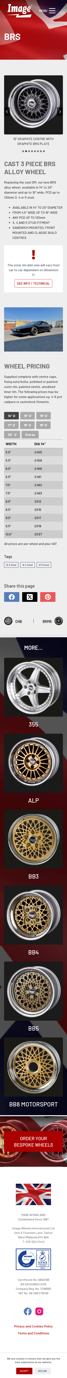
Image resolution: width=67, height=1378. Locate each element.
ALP (33, 800)
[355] (33, 687)
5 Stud (44, 564)
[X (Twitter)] (29, 597)
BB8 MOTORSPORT (33, 1104)
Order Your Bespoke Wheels (33, 1141)
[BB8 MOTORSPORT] (33, 1067)
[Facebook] (11, 597)
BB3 (33, 876)
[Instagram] (39, 1311)
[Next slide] (60, 111)
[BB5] (33, 991)
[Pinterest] (47, 597)
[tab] (23, 151)
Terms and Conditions (33, 1333)
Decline (42, 1370)
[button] (33, 111)
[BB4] (33, 915)
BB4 (33, 952)
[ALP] (33, 763)
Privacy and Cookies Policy (33, 1326)
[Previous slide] (7, 111)
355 (33, 724)
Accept (24, 1370)
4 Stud (28, 564)
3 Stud (11, 564)
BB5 (33, 1028)
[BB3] (33, 839)
